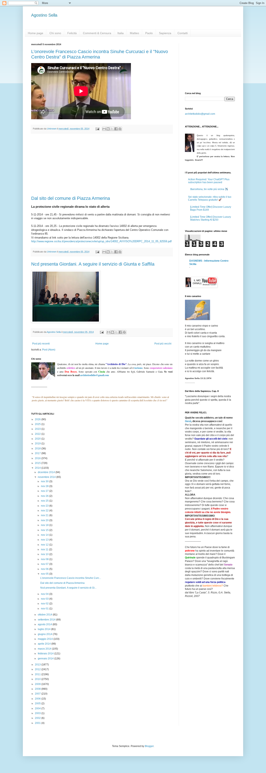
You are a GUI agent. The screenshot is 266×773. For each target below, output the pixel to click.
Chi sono (55, 33)
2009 (38, 684)
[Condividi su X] (112, 129)
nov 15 (45, 530)
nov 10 (45, 554)
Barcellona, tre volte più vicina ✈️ (209, 189)
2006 (38, 698)
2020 (38, 438)
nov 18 (45, 525)
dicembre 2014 (46, 472)
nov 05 (45, 573)
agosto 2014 (45, 624)
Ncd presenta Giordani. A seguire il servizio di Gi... (68, 587)
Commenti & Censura (97, 33)
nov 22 (45, 510)
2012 (38, 669)
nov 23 (45, 505)
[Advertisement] (102, 165)
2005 (38, 703)
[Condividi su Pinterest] (120, 129)
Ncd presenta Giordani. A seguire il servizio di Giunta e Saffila (92, 264)
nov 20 (45, 520)
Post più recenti (41, 343)
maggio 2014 (45, 639)
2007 (38, 693)
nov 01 (45, 608)
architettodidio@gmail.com (200, 113)
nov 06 (45, 569)
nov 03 (45, 598)
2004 (38, 708)
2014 (38, 467)
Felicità (72, 33)
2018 (38, 448)
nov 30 (45, 481)
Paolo (149, 33)
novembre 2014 (47, 477)
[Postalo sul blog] (108, 129)
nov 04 (45, 594)
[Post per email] (97, 128)
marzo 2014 (45, 648)
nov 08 (45, 559)
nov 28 (45, 486)
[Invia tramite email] (104, 129)
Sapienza (165, 33)
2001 (38, 723)
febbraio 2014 (46, 653)
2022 (38, 433)
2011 (38, 674)
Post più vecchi (162, 343)
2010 (38, 679)
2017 (38, 453)
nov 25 (45, 500)
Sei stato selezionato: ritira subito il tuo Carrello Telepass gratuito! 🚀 (209, 198)
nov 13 (45, 539)
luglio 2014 (44, 629)
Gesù (188, 421)
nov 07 (45, 564)
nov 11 (45, 549)
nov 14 (45, 534)
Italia (120, 33)
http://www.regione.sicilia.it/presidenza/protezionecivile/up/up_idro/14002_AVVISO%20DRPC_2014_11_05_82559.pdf (101, 241)
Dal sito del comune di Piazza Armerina (70, 198)
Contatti (182, 33)
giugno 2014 (45, 634)
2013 (38, 664)
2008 (38, 688)
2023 (38, 429)
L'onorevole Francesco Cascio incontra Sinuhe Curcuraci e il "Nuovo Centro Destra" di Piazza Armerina (99, 54)
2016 (38, 458)
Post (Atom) (48, 349)
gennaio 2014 (46, 658)
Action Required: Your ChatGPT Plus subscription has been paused (208, 181)
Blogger (149, 746)
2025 (38, 424)
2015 (38, 463)
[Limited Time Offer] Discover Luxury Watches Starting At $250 (210, 218)
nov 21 (45, 515)
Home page (35, 33)
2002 (38, 718)
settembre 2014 (47, 619)
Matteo (134, 33)
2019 (38, 443)
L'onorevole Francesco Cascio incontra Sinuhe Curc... (70, 578)
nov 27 (45, 491)
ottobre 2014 (45, 614)
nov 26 (45, 496)
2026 (38, 419)
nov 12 (45, 544)
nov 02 (45, 603)
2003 (38, 713)
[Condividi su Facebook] (116, 129)
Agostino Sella (44, 15)
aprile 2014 (44, 643)
